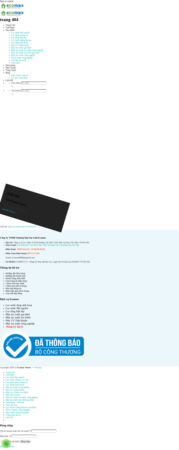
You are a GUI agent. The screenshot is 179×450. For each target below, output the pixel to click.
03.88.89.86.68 (38, 249)
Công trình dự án (13, 415)
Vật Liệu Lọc (11, 405)
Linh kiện (15, 63)
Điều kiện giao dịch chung (17, 291)
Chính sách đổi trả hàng (16, 286)
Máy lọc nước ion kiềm (18, 317)
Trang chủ (10, 372)
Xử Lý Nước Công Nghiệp (18, 410)
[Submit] (12, 86)
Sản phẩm (10, 30)
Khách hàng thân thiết (15, 278)
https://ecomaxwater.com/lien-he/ (22, 226)
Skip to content (6, 1)
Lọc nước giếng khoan (21, 40)
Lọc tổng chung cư (19, 35)
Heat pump (10, 65)
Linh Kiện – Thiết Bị (15, 402)
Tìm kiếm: (15, 83)
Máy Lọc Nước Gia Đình (17, 392)
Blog (8, 73)
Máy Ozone (11, 68)
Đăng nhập (25, 442)
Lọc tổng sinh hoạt (19, 42)
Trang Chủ (10, 25)
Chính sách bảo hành (15, 283)
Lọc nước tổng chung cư (16, 382)
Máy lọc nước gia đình (21, 47)
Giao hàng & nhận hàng (16, 281)
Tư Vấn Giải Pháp (19, 78)
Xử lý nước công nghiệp (22, 57)
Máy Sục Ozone (13, 395)
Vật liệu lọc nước (18, 60)
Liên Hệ (9, 80)
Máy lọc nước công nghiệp (23, 55)
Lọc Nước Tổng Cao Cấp (17, 380)
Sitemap (38, 367)
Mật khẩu (5, 436)
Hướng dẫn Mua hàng (15, 273)
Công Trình (11, 70)
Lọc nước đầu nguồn (20, 32)
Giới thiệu (10, 27)
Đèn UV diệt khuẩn (20, 45)
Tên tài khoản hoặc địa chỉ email (15, 431)
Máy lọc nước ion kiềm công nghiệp (27, 50)
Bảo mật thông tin (13, 288)
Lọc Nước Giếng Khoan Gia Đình (21, 407)
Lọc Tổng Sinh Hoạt (15, 385)
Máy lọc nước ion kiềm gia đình (25, 52)
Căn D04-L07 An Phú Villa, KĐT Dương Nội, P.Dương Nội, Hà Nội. (48, 245)
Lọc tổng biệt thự (18, 37)
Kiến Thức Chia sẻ (19, 75)
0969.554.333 (23, 249)
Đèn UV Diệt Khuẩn (15, 390)
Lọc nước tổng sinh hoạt (19, 305)
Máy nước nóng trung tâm (17, 412)
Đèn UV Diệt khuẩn (16, 320)
